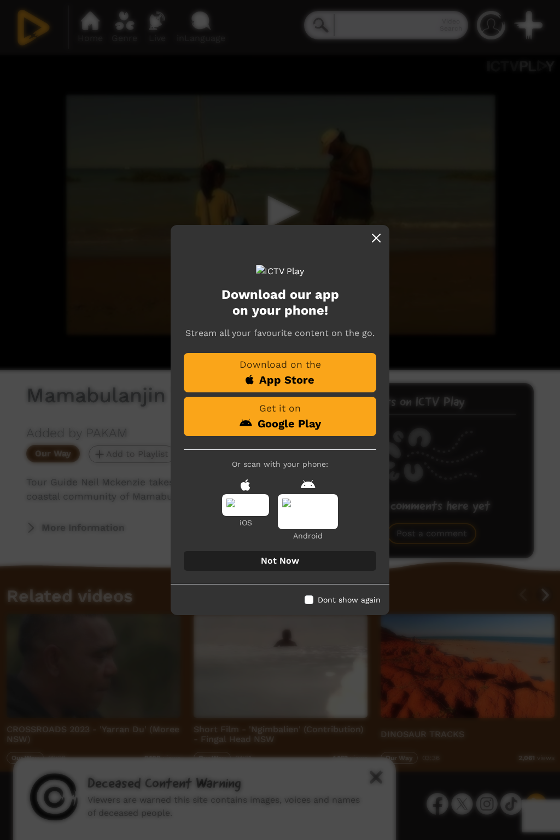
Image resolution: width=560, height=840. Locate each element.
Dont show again (349, 599)
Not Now (280, 560)
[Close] (376, 238)
